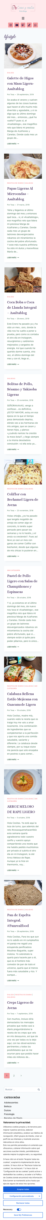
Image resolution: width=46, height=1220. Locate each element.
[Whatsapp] (35, 25)
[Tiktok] (29, 25)
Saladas (29, 183)
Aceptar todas (23, 1189)
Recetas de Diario (15, 183)
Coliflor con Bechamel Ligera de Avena (22, 499)
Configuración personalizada (22, 1196)
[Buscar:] (23, 1089)
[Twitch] (23, 25)
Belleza (8, 1106)
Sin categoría (13, 570)
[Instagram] (10, 25)
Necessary (7, 1209)
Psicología (9, 1114)
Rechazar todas (23, 1203)
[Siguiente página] (21, 1075)
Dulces (10, 73)
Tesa (12, 94)
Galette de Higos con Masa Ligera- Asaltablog (20, 83)
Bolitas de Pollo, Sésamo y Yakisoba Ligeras (22, 389)
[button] (23, 18)
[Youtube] (16, 25)
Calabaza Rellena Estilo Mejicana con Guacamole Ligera (22, 699)
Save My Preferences (23, 1215)
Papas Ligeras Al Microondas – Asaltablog (20, 193)
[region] (23, 1169)
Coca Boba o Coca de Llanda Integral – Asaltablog (22, 307)
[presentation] (23, 55)
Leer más (13, 144)
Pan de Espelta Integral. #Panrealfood (18, 920)
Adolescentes (11, 1102)
